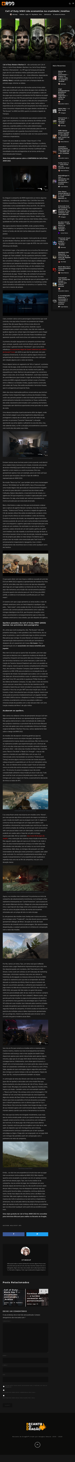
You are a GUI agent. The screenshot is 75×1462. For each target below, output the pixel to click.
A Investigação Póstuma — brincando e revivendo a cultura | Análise (64, 300)
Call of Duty (14, 1226)
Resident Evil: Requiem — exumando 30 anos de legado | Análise (64, 256)
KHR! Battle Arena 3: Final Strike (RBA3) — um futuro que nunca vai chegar (64, 135)
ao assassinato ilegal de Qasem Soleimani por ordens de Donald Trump (24, 351)
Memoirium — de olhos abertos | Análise (63, 120)
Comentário (7, 1321)
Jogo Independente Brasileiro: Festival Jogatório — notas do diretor (64, 94)
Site (4, 1374)
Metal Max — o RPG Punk (64, 109)
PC (30, 14)
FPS (20, 1226)
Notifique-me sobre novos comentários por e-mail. (19, 1392)
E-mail (5, 1365)
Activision (6, 1226)
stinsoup (15, 14)
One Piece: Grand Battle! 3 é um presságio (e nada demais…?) (64, 195)
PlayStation (35, 14)
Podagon (63, 113)
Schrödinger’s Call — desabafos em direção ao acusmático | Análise (63, 180)
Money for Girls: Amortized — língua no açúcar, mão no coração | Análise (63, 76)
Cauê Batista (64, 186)
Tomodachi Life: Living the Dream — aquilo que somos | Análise (64, 282)
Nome (5, 1355)
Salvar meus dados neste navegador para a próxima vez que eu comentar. (26, 1386)
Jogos (27, 14)
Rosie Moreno (65, 141)
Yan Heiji (63, 261)
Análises (22, 14)
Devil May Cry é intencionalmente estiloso (65, 268)
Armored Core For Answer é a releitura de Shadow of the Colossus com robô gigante (64, 210)
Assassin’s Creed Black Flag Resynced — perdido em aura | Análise (64, 150)
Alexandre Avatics (63, 103)
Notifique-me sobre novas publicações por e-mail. (19, 1398)
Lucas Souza (64, 233)
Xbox (40, 14)
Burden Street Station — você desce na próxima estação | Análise (64, 226)
